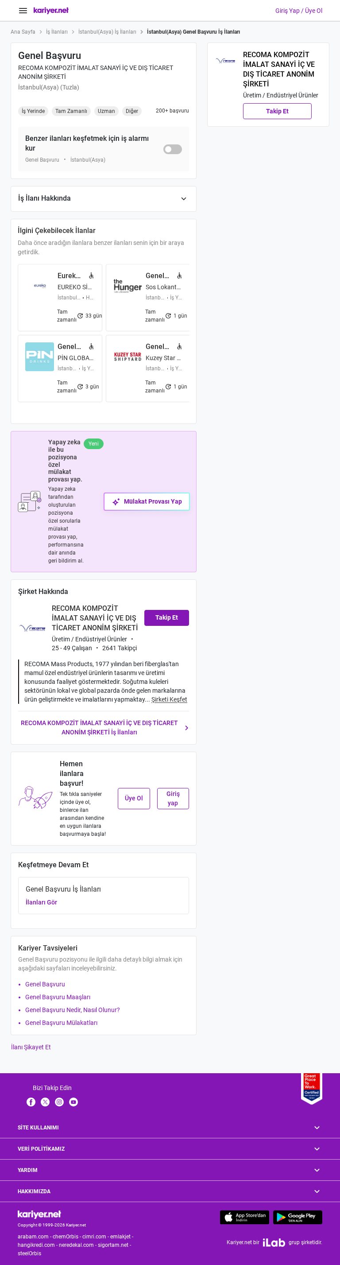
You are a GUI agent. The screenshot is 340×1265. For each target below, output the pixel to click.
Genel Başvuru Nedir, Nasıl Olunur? (72, 1009)
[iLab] (274, 1242)
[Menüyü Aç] (23, 10)
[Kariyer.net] (39, 1213)
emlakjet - (122, 1237)
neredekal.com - (78, 1245)
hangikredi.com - (38, 1245)
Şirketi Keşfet (169, 699)
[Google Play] (297, 1217)
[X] (45, 1101)
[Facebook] (31, 1101)
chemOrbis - (67, 1237)
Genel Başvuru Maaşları (57, 997)
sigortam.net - (115, 1245)
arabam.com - (35, 1237)
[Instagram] (59, 1101)
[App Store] (244, 1217)
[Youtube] (73, 1101)
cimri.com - (96, 1237)
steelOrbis (29, 1253)
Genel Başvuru (45, 984)
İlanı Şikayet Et (31, 1047)
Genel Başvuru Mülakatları (61, 1022)
